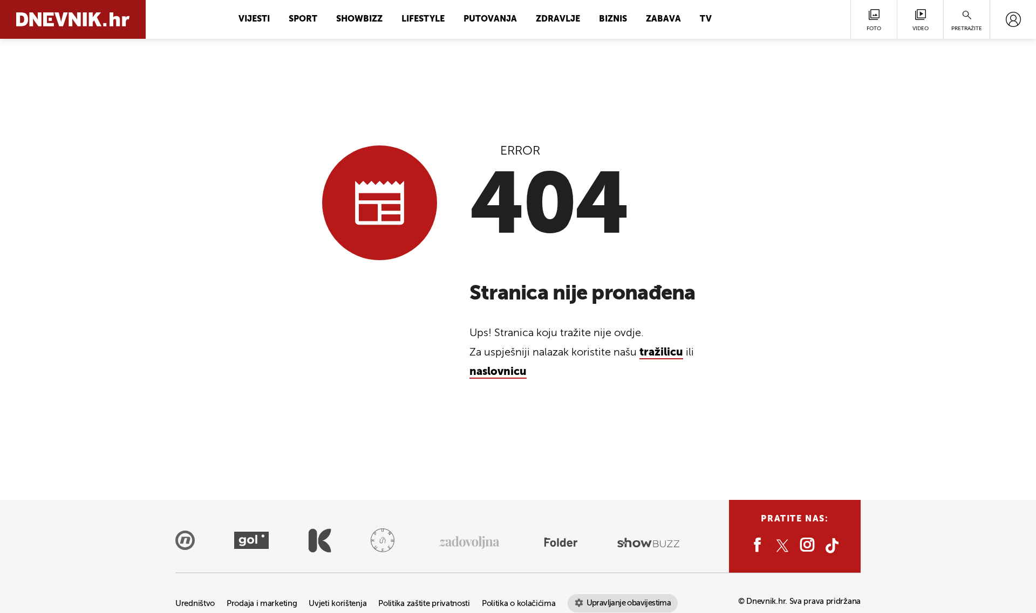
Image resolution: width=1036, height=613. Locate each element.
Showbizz (359, 19)
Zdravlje (558, 19)
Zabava (663, 19)
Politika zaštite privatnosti (424, 604)
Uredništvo (195, 604)
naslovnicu (498, 372)
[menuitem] (1013, 19)
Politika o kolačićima (519, 604)
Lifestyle (423, 19)
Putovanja (490, 19)
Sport (303, 19)
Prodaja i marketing (262, 604)
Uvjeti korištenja (337, 604)
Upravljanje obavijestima (629, 603)
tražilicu (661, 352)
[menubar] (1013, 19)
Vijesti (254, 19)
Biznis (613, 19)
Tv (706, 19)
